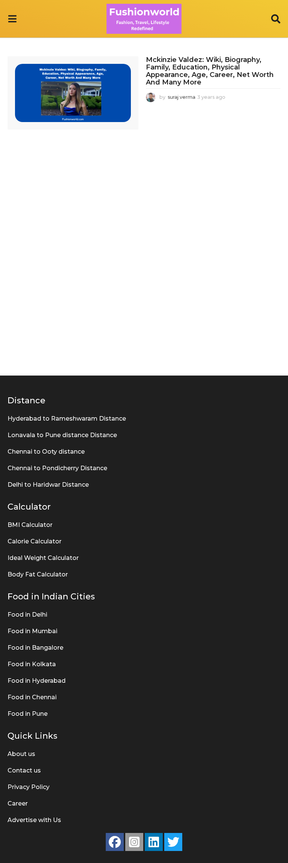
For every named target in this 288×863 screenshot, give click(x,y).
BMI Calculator (30, 524)
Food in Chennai (32, 697)
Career (18, 803)
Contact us (24, 770)
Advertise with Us (34, 820)
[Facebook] (115, 842)
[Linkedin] (154, 842)
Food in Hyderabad (37, 680)
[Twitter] (173, 842)
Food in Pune (28, 713)
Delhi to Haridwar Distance (48, 484)
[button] (12, 18)
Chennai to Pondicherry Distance (57, 468)
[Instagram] (134, 842)
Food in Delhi (27, 614)
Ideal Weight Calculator (43, 557)
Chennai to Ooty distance (46, 451)
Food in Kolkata (32, 664)
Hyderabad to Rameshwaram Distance (67, 418)
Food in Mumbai (32, 631)
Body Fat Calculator (38, 574)
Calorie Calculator (35, 541)
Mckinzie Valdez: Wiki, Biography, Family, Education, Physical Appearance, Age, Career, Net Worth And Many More (210, 71)
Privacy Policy (29, 787)
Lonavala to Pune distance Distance (62, 435)
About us (21, 753)
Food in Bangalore (35, 647)
